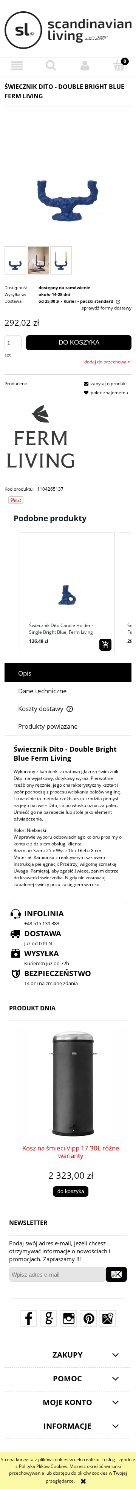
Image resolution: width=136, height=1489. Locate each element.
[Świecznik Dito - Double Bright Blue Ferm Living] (15, 260)
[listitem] (67, 593)
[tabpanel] (68, 816)
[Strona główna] (68, 30)
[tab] (68, 673)
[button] (17, 66)
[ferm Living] (41, 436)
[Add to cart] (105, 645)
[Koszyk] (119, 65)
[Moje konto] (85, 66)
